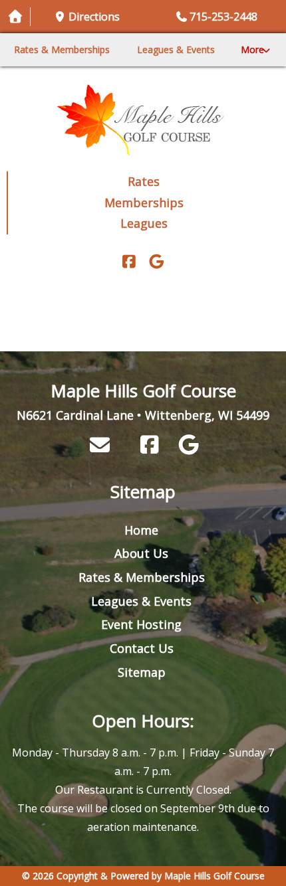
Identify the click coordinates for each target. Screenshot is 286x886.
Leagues (144, 223)
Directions (94, 16)
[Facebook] (129, 262)
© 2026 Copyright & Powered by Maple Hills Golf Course (143, 875)
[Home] (143, 119)
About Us (141, 553)
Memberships (144, 203)
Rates (144, 181)
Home (141, 530)
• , (143, 415)
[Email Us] (99, 444)
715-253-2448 (223, 16)
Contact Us (142, 648)
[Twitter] (156, 262)
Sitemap (142, 672)
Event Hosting (141, 624)
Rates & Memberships (62, 49)
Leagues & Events (176, 49)
